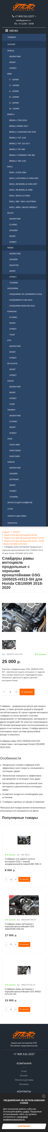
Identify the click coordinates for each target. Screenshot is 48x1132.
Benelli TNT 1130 (17, 138)
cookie (26, 1111)
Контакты (12, 523)
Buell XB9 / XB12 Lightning (22, 201)
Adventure (15, 56)
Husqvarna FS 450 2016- (21, 300)
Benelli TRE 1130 (17, 161)
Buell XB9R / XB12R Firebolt (23, 207)
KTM (9, 340)
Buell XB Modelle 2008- (21, 190)
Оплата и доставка (17, 516)
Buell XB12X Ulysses (19, 196)
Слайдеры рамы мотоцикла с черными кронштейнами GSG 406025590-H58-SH (19, 926)
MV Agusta (12, 364)
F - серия (14, 80)
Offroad (14, 479)
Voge (9, 439)
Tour (12, 335)
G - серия (14, 85)
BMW (9, 74)
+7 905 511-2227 (24, 16)
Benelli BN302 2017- (19, 126)
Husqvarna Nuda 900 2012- (22, 306)
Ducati (10, 213)
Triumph (11, 410)
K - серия (14, 91)
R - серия (14, 97)
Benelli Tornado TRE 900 (22, 155)
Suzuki (10, 381)
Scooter (14, 265)
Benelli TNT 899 (17, 149)
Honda (10, 248)
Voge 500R (14, 456)
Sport (12, 62)
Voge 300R (14, 445)
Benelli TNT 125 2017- (19, 143)
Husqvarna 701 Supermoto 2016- (25, 294)
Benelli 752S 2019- (18, 120)
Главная (12, 37)
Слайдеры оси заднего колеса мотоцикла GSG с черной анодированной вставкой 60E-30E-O (23, 861)
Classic (13, 225)
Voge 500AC (15, 450)
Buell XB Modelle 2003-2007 (23, 184)
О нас (10, 509)
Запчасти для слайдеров (19, 503)
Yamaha (11, 462)
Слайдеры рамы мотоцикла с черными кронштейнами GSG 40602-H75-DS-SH (23, 991)
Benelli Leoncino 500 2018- (22, 132)
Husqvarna (12, 288)
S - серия (14, 103)
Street (13, 68)
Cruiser (13, 230)
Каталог (11, 44)
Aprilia (10, 51)
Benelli (11, 114)
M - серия (14, 109)
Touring (13, 283)
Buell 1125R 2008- (18, 172)
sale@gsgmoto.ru (23, 20)
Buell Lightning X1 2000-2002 (23, 178)
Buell (10, 167)
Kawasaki (12, 312)
